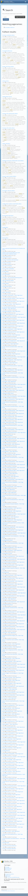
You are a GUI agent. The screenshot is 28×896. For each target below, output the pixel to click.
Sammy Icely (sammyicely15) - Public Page (11, 762)
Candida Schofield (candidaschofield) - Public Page (13, 377)
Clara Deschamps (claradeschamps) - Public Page (13, 406)
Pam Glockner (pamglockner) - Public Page (11, 705)
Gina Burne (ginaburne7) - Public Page (10, 519)
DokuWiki (4, 842)
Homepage (7, 867)
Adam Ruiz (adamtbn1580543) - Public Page (11, 298)
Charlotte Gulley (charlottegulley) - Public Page (12, 396)
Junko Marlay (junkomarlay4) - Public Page (11, 578)
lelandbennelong (6, 604)
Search (6, 19)
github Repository (8, 868)
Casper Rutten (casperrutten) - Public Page (11, 390)
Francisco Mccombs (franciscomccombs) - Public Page (14, 495)
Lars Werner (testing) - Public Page (9, 794)
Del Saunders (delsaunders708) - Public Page (12, 438)
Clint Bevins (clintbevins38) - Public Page (11, 416)
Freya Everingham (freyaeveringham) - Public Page (13, 503)
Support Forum (8, 875)
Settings (4, 81)
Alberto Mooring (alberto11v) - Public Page (11, 314)
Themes (4, 283)
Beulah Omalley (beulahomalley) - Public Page (12, 356)
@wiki (8, 842)
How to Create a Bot (6, 268)
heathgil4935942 (6, 540)
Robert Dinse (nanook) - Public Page (10, 677)
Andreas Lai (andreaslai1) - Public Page (10, 329)
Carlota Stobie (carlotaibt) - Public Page (10, 387)
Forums (4, 271)
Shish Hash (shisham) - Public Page (10, 771)
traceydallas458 (5, 50)
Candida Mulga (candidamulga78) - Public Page (12, 373)
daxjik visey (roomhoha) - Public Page (10, 747)
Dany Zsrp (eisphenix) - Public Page (10, 454)
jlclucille (4, 572)
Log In (26, 856)
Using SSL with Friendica (7, 176)
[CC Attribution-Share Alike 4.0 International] (3, 887)
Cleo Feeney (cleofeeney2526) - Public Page (11, 410)
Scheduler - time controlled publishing (10, 277)
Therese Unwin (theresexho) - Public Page (11, 797)
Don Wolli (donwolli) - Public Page (9, 444)
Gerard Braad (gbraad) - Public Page (10, 511)
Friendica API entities (7, 128)
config (3, 227)
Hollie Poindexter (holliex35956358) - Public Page (12, 543)
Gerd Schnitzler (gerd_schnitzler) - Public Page (12, 514)
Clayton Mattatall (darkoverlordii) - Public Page (12, 432)
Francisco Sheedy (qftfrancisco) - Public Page (12, 727)
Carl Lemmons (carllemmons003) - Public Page (12, 384)
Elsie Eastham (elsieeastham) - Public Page (11, 461)
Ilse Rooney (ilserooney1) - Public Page (10, 550)
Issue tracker (7, 870)
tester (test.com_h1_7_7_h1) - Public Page (11, 791)
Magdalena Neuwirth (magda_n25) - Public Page (12, 635)
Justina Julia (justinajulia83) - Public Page (11, 581)
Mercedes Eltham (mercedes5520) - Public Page (12, 654)
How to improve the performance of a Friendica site (13, 248)
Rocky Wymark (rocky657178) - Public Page (11, 744)
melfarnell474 (5, 256)
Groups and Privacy (6, 66)
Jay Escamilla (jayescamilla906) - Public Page (11, 562)
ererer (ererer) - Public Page (8, 473)
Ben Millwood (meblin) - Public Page (10, 646)
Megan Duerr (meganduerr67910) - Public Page (12, 649)
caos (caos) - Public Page (7, 381)
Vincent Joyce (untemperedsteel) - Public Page (12, 815)
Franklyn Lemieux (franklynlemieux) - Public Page (13, 499)
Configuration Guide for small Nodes (10, 203)
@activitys (16, 259)
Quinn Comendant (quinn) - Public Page (11, 730)
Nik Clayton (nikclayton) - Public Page (10, 683)
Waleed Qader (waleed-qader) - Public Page (11, 824)
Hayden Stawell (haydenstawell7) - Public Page (12, 533)
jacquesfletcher (5, 553)
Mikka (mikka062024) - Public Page (9, 658)
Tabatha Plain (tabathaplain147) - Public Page (12, 778)
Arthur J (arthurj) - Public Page (8, 343)
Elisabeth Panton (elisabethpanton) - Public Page (13, 457)
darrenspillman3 (6, 435)
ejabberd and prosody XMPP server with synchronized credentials (11, 253)
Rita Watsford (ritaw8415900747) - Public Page (12, 741)
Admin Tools (5, 292)
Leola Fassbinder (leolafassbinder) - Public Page (12, 607)
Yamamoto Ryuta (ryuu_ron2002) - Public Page (12, 756)
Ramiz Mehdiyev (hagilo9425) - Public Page (11, 527)
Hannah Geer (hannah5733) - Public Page (11, 530)
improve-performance (7, 845)
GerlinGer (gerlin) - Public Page (9, 517)
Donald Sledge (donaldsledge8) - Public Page (12, 441)
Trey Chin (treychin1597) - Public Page (10, 806)
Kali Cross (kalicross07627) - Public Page (11, 584)
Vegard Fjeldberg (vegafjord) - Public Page (11, 818)
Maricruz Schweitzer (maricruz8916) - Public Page (13, 639)
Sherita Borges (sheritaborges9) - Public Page (12, 768)
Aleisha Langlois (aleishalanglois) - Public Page (12, 317)
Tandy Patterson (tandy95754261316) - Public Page (13, 781)
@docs (13, 35)
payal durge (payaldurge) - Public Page (10, 711)
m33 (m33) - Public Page (7, 632)
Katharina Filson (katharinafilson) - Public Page (12, 592)
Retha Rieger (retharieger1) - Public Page (11, 736)
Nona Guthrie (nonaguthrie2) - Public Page (11, 686)
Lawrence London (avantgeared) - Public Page (12, 351)
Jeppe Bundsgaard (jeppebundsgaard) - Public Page (13, 568)
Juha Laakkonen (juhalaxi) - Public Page (10, 575)
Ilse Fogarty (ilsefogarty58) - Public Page (11, 547)
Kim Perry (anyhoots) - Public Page (9, 335)
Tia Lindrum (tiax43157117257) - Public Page (12, 800)
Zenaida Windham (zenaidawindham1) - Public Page (13, 838)
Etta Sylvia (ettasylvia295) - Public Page (10, 486)
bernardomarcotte (6, 215)
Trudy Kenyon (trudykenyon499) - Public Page (12, 812)
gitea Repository (8, 869)
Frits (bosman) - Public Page (8, 362)
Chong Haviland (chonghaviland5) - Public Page (12, 402)
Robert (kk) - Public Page (7, 598)
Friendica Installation (7, 35)
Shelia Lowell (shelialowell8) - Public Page (11, 765)
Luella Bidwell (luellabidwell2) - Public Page (11, 626)
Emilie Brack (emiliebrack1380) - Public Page (11, 470)
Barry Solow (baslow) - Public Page (9, 353)
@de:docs (14, 845)
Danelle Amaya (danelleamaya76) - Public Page (12, 425)
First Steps (4, 274)
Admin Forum (7, 876)
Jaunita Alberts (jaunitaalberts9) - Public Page (12, 559)
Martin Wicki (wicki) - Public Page (9, 831)
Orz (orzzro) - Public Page (7, 698)
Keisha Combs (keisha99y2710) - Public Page (12, 595)
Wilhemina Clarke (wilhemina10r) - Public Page (12, 834)
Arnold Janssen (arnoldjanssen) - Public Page (12, 340)
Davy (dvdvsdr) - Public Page (8, 451)
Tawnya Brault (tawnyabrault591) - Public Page (12, 785)
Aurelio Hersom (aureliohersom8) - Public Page (12, 346)
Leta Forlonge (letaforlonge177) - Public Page (12, 611)
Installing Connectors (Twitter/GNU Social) (11, 160)
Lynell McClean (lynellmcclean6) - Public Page (12, 629)
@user (10, 50)
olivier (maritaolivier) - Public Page (9, 644)
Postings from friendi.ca (9, 874)
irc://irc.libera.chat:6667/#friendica (13, 877)
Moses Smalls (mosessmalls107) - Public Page (12, 667)
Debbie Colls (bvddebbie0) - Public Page (11, 370)
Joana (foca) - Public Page (7, 492)
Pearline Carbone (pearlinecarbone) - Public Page (13, 717)
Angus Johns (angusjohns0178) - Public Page (12, 332)
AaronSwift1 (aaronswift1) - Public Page (10, 295)
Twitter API (4, 143)
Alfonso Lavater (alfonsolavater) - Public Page (12, 323)
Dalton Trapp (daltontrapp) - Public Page (11, 422)
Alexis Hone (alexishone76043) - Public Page (11, 320)
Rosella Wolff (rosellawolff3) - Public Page (11, 753)
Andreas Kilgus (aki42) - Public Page (10, 304)
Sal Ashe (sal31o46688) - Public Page (10, 759)
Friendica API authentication (8, 113)
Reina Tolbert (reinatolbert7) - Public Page (11, 733)
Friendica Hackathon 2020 (8, 259)
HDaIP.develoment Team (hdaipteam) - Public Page (13, 536)
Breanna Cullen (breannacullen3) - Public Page (12, 365)
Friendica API (5, 262)
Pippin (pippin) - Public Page (8, 724)
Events (3, 238)
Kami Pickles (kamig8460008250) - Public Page (12, 587)
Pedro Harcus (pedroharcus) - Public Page (11, 721)
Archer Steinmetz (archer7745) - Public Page (11, 337)
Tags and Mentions (6, 280)
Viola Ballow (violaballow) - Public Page (10, 821)
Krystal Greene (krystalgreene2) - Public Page (12, 601)
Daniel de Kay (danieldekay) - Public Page (11, 429)
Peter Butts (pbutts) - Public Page (9, 714)
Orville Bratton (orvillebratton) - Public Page (11, 695)
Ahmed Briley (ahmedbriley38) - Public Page (11, 301)
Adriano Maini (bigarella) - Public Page (10, 359)
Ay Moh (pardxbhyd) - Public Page (9, 708)
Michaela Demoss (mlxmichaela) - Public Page (12, 664)
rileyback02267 (5, 96)
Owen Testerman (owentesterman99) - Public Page (13, 701)
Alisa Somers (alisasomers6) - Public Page (11, 326)
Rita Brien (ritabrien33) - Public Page (10, 739)
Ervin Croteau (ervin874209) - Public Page (11, 479)
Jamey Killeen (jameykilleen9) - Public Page (11, 556)
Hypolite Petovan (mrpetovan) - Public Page (11, 670)
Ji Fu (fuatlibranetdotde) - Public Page (10, 508)
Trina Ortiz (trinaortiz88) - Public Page (10, 809)
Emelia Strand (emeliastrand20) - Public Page (12, 464)
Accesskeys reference (9, 27)
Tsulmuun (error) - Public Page (9, 476)
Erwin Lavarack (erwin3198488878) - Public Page (12, 482)
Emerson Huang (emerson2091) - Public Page (12, 467)
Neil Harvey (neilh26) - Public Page (9, 680)
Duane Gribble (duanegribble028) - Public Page (12, 447)
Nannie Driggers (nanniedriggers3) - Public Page (12, 673)
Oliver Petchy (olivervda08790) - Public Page (11, 692)
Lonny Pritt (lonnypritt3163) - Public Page (11, 617)
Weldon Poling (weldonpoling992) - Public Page (12, 827)
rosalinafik (4, 750)
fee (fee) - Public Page (7, 489)
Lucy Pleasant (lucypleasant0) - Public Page (11, 623)
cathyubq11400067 (6, 393)
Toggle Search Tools (20, 17)
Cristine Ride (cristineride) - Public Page (11, 419)
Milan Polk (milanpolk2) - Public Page (10, 661)
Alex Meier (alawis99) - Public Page (9, 311)
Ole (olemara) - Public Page (8, 689)
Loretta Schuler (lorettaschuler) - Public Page (12, 620)
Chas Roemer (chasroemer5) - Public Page (11, 399)
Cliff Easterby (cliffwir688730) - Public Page (11, 413)
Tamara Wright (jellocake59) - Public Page (11, 565)
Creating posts (5, 286)
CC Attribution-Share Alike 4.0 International (8, 890)
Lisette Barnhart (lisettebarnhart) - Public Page (12, 614)
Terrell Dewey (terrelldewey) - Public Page (11, 788)
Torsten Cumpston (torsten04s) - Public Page (12, 803)
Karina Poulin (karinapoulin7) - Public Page (11, 590)
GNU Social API (5, 265)
